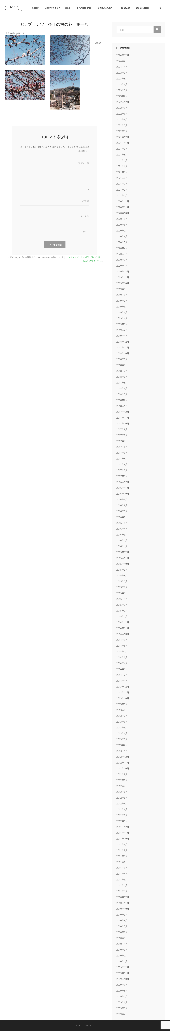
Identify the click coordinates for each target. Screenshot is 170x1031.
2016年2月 (122, 540)
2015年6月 (122, 587)
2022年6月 (122, 113)
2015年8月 (122, 575)
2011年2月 (122, 885)
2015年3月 (122, 604)
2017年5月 (122, 452)
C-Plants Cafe (84, 8)
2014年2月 (122, 674)
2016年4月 (122, 528)
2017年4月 (122, 458)
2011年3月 (122, 879)
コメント (83, 163)
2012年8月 (122, 780)
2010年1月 (122, 961)
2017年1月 (122, 476)
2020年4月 (122, 248)
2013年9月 (122, 704)
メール (84, 216)
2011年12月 (122, 826)
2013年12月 (122, 686)
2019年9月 (122, 289)
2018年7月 (122, 370)
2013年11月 (122, 692)
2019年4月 (122, 318)
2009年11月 (122, 973)
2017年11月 (122, 417)
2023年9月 (122, 72)
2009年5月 (122, 1008)
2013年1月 (122, 750)
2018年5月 (122, 382)
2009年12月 (122, 967)
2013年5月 (122, 727)
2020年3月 (122, 254)
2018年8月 (122, 365)
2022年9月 (122, 107)
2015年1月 (122, 616)
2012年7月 (122, 786)
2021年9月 (122, 148)
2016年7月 (122, 511)
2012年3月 (122, 809)
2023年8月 (122, 78)
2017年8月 (122, 435)
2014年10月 (122, 634)
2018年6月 (122, 376)
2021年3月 (122, 183)
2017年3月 (122, 464)
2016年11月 (122, 487)
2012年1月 (122, 821)
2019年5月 (122, 312)
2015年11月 (122, 558)
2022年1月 (122, 131)
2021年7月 (122, 160)
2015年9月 (122, 569)
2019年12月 (122, 271)
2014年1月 (122, 680)
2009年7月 (122, 996)
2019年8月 (122, 294)
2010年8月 (122, 920)
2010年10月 (122, 908)
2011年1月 (122, 891)
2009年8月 (122, 990)
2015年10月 (122, 563)
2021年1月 (122, 195)
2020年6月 (122, 236)
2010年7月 (122, 926)
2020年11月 (122, 207)
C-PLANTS (11, 6)
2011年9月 (122, 844)
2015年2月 (122, 610)
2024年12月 (122, 55)
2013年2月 (122, 745)
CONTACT (125, 8)
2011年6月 (122, 862)
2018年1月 (122, 406)
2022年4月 (122, 119)
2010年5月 (122, 938)
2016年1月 (122, 546)
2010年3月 (122, 949)
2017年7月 (122, 441)
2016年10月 (122, 493)
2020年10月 (122, 213)
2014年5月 (122, 657)
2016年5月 (122, 522)
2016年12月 (122, 482)
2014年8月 (122, 645)
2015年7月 (122, 581)
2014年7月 (122, 651)
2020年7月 (122, 230)
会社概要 (35, 8)
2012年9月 (122, 774)
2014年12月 (122, 622)
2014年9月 (122, 639)
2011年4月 (122, 873)
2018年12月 (122, 341)
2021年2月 (122, 189)
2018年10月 (122, 353)
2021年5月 (122, 172)
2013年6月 (122, 721)
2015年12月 (122, 552)
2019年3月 (122, 324)
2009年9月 (122, 984)
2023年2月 (122, 96)
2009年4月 (122, 1014)
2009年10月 (122, 979)
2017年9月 (122, 429)
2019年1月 (122, 335)
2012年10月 (122, 768)
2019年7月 (122, 300)
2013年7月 (122, 715)
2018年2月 (122, 400)
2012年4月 (122, 803)
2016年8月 (122, 505)
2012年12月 (122, 756)
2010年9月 (122, 914)
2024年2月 (122, 61)
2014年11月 (122, 628)
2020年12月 (122, 201)
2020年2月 (122, 259)
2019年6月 (122, 306)
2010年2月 (122, 955)
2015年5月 (122, 593)
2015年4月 (122, 598)
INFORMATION (142, 8)
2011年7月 (122, 856)
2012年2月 (122, 815)
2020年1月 (122, 265)
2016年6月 (122, 517)
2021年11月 (122, 142)
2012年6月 (122, 791)
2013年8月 (122, 710)
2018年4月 (122, 388)
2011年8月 (122, 850)
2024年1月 (122, 66)
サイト (86, 231)
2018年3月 (122, 394)
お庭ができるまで (52, 8)
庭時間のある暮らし (106, 8)
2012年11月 (122, 762)
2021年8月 (122, 154)
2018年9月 (122, 359)
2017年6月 (122, 446)
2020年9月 (122, 218)
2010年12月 (122, 897)
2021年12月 (122, 137)
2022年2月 (122, 125)
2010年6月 (122, 932)
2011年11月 (122, 832)
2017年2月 (122, 470)
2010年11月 (122, 903)
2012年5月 (122, 797)
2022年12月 (122, 102)
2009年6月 (122, 1002)
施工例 (68, 8)
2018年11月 (122, 347)
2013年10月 (122, 698)
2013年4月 (122, 733)
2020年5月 (122, 242)
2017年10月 (122, 423)
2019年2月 (122, 330)
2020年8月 (122, 224)
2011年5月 (122, 867)
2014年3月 (122, 669)
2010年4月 (122, 943)
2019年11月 (122, 277)
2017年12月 (122, 411)
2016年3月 (122, 534)
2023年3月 (122, 90)
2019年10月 (122, 283)
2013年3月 (122, 739)
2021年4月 (122, 178)
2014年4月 (122, 663)
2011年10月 (122, 838)
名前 (85, 200)
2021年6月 (122, 166)
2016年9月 (122, 499)
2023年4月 (122, 84)
